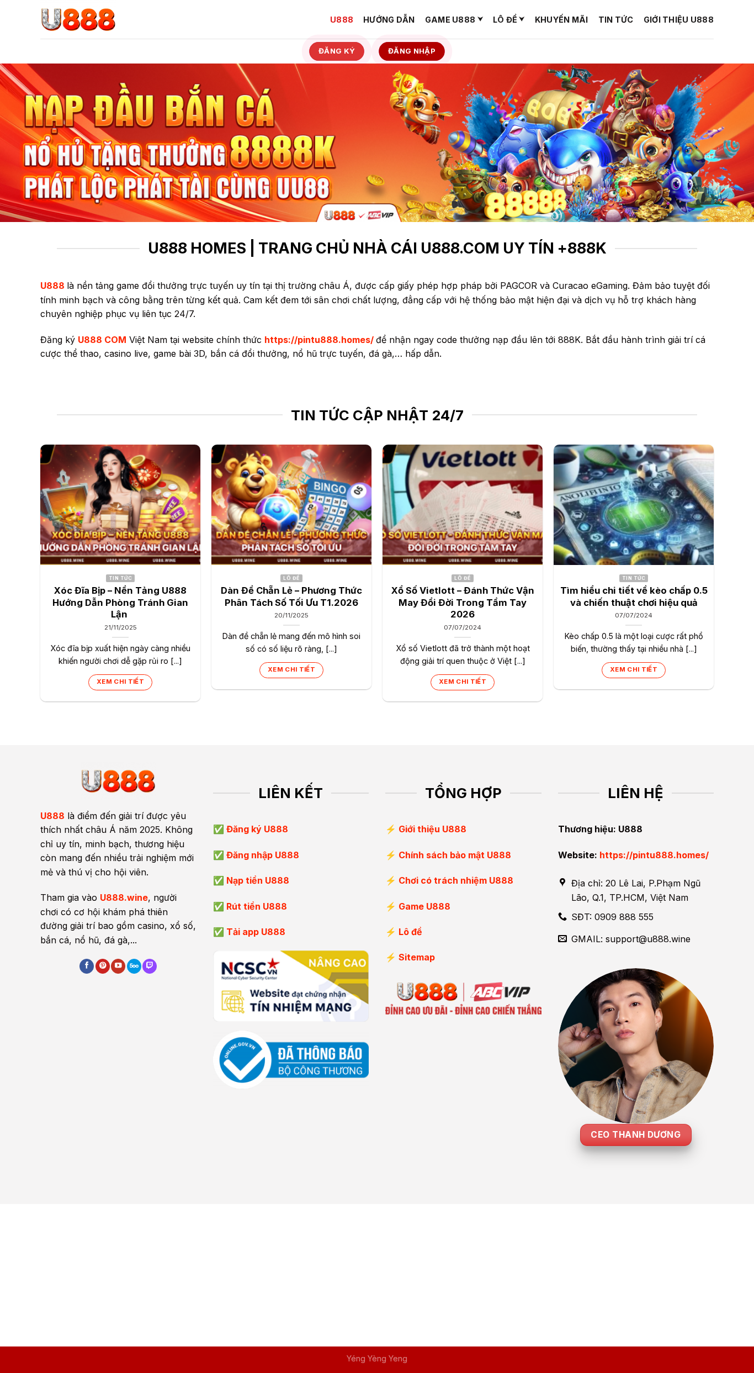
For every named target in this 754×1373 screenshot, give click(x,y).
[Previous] (41, 577)
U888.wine (124, 897)
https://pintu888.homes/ (319, 339)
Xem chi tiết (120, 681)
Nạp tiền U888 (256, 880)
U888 (341, 19)
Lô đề (505, 19)
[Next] (713, 577)
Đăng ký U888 (256, 829)
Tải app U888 (254, 931)
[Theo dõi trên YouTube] (118, 966)
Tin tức (616, 19)
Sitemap (417, 957)
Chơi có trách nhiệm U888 (456, 880)
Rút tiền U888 (255, 906)
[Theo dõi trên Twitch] (149, 966)
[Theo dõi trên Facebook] (86, 966)
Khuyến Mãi (561, 19)
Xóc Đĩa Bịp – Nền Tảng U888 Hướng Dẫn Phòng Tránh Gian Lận (120, 602)
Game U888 (450, 19)
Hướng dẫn (389, 19)
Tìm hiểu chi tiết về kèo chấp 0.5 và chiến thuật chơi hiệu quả (634, 596)
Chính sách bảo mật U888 (455, 854)
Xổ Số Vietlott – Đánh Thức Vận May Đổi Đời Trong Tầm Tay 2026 (462, 602)
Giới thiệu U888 (679, 19)
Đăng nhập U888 (261, 854)
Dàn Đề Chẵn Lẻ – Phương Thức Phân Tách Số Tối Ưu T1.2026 (291, 596)
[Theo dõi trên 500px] (134, 966)
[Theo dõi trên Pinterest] (102, 966)
